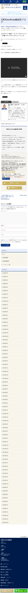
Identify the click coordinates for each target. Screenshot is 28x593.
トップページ (5, 564)
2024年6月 (5, 350)
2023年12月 (5, 371)
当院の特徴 (4, 566)
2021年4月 (5, 469)
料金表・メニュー (6, 577)
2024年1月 (5, 367)
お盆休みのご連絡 (23, 195)
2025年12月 (5, 301)
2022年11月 (5, 417)
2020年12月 (5, 483)
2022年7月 (5, 431)
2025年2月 (5, 322)
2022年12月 (5, 413)
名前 (2, 225)
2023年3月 (5, 403)
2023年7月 (5, 389)
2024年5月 (5, 353)
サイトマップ (5, 585)
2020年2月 (5, 508)
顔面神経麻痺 (6, 261)
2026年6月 (5, 280)
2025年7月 (5, 304)
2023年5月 (5, 396)
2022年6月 (5, 434)
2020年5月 (5, 497)
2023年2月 (5, 406)
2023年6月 (5, 392)
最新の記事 (16, 101)
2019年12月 (5, 515)
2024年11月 (5, 332)
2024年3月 (5, 360)
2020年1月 (5, 512)
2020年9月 (5, 487)
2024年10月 (5, 336)
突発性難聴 (5, 257)
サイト (2, 234)
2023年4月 (5, 399)
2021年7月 (5, 462)
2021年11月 (5, 448)
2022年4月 (5, 438)
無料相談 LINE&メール (8, 582)
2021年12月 (5, 445)
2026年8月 (5, 273)
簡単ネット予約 (14, 183)
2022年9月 (5, 424)
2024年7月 (5, 346)
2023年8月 (5, 385)
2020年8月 (5, 490)
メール (3, 230)
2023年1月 (5, 410)
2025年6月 (5, 308)
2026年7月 (5, 276)
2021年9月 (5, 455)
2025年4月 (5, 315)
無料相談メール (14, 187)
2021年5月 (5, 466)
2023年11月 (5, 375)
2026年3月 (5, 290)
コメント (4, 210)
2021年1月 (5, 480)
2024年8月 (5, 343)
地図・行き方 (6, 178)
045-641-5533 (10, 172)
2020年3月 (5, 505)
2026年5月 (5, 283)
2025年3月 (5, 318)
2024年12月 (5, 329)
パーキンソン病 (6, 264)
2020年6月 (5, 494)
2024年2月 (5, 364)
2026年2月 (5, 294)
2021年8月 (5, 459)
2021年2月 (5, 476)
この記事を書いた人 (7, 101)
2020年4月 (5, 501)
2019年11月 (5, 519)
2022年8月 (5, 427)
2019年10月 (5, 522)
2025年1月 (5, 325)
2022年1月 (5, 441)
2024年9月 (5, 339)
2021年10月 (5, 452)
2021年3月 (5, 473)
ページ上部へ (23, 536)
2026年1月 (5, 297)
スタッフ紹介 (5, 572)
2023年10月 (5, 378)
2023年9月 (5, 382)
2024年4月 (5, 357)
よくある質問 (5, 574)
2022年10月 (5, 420)
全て (1, 40)
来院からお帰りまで (7, 569)
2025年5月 (5, 311)
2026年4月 (5, 287)
